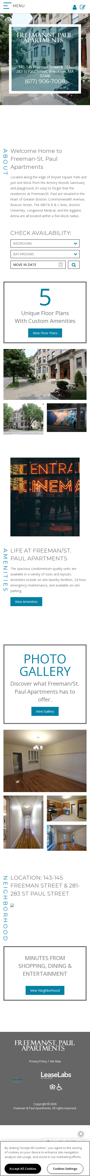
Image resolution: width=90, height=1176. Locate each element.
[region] (45, 1158)
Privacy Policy (38, 1061)
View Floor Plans (45, 333)
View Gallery (45, 711)
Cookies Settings (65, 1169)
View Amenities (26, 601)
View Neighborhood (45, 990)
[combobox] (45, 243)
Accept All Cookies (22, 1169)
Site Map (55, 1061)
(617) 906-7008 (45, 81)
